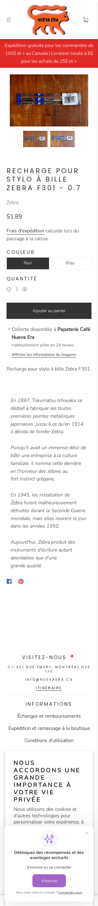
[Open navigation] (13, 19)
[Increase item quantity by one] (25, 290)
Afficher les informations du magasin (44, 354)
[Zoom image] (49, 101)
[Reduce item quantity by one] (9, 290)
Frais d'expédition (25, 230)
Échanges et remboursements (49, 716)
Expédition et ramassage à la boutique (49, 728)
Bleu (70, 263)
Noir (28, 263)
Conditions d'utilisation (49, 740)
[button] (18, 101)
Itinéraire (49, 688)
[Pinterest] (21, 581)
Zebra (13, 202)
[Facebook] (9, 581)
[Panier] (85, 20)
